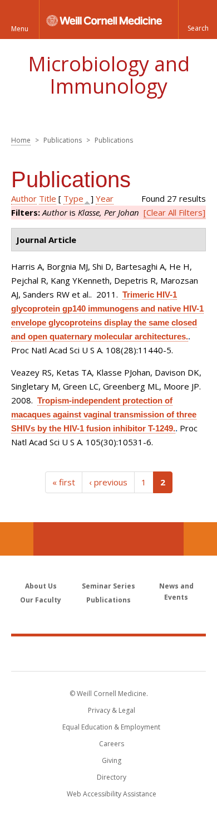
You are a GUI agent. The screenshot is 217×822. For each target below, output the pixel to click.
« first (63, 482)
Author (24, 198)
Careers (111, 743)
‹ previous (108, 482)
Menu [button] (19, 28)
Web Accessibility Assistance (111, 794)
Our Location (16, 539)
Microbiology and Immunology (109, 75)
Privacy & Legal (111, 710)
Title (47, 198)
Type (73, 198)
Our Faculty (40, 600)
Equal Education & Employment (111, 727)
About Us (41, 586)
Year (105, 198)
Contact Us (200, 539)
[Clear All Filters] (174, 212)
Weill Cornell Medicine (108, 653)
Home (21, 140)
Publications (108, 600)
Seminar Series (108, 586)
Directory (111, 777)
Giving (111, 760)
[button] (197, 19)
